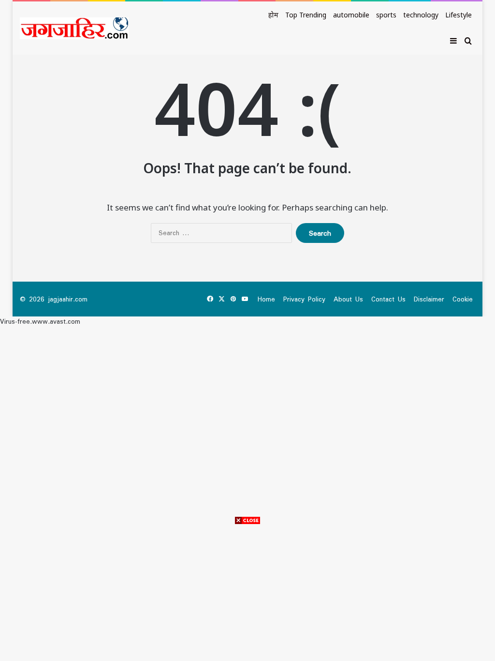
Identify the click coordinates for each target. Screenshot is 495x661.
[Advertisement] (247, 593)
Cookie (462, 299)
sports (386, 14)
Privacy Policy (304, 299)
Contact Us (388, 299)
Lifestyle (458, 14)
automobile (351, 14)
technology (420, 14)
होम (273, 14)
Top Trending (305, 14)
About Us (348, 299)
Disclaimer (429, 299)
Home (266, 299)
